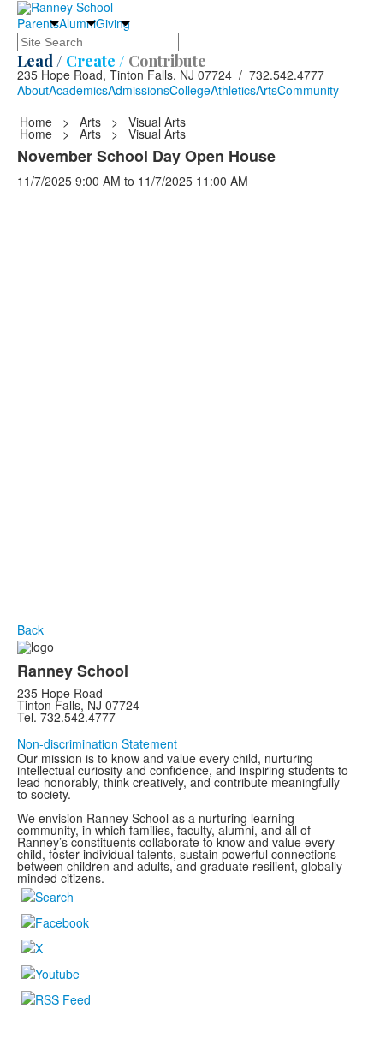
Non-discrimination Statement (97, 743)
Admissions (138, 89)
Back (30, 629)
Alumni (77, 23)
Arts (266, 89)
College (190, 89)
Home (38, 121)
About (33, 89)
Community (308, 89)
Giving (113, 23)
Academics (78, 89)
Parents (38, 23)
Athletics (233, 89)
